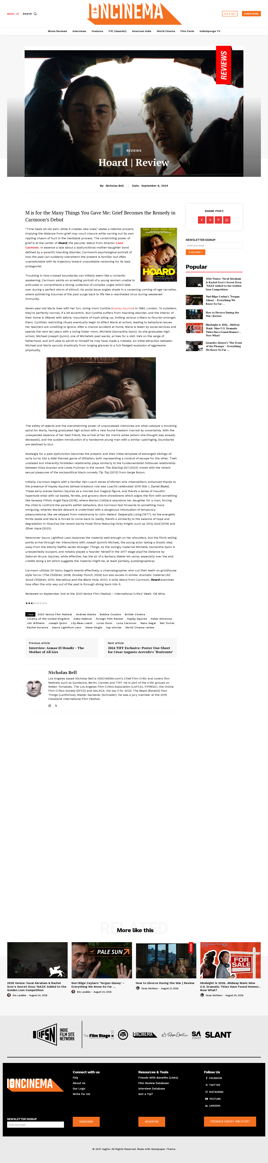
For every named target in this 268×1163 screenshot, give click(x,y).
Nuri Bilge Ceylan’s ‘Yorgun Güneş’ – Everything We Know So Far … (223, 300)
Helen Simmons (161, 618)
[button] (30, 13)
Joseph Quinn (57, 623)
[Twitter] (56, 705)
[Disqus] (101, 764)
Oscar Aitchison (149, 988)
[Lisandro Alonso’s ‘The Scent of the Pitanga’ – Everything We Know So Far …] (194, 346)
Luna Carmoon (126, 623)
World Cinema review (139, 627)
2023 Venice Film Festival (55, 614)
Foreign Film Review (109, 618)
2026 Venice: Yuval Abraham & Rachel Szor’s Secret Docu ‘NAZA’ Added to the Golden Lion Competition (223, 284)
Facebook (215, 1078)
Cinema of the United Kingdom (48, 618)
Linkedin (214, 1105)
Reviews (134, 150)
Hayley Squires (122, 308)
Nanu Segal (148, 623)
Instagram (216, 1091)
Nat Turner (167, 623)
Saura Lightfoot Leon (66, 627)
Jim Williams (35, 623)
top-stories (113, 627)
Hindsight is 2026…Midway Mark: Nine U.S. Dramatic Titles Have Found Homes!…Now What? (223, 330)
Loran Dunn (104, 623)
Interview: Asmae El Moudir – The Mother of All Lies (56, 650)
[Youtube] (206, 1099)
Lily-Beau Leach (82, 623)
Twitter (214, 1085)
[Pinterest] (218, 220)
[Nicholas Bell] (34, 688)
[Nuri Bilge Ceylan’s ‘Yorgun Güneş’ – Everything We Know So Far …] (194, 300)
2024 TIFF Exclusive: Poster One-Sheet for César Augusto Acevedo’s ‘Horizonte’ (140, 650)
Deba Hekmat (83, 618)
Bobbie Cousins (110, 614)
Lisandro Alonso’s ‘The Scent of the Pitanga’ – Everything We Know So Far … (224, 346)
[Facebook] (201, 220)
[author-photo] (9, 995)
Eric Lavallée (19, 995)
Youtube (215, 1098)
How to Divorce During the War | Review (222, 314)
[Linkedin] (206, 1105)
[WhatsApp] (226, 220)
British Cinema (135, 614)
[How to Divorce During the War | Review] (194, 314)
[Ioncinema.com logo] (35, 1085)
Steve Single (93, 627)
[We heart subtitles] (134, 13)
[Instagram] (49, 705)
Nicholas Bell (115, 185)
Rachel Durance (37, 627)
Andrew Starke (86, 614)
